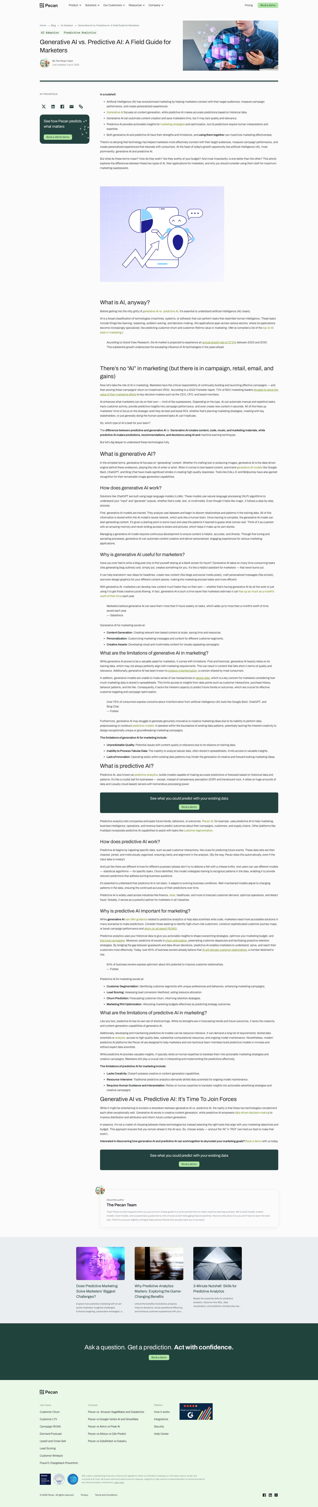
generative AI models (249, 467)
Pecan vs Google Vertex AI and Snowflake (113, 1419)
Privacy (84, 1495)
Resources (135, 5)
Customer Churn (50, 1411)
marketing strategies (172, 124)
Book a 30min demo (57, 137)
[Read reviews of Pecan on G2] (196, 1412)
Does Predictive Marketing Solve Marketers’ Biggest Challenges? (97, 1291)
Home (43, 25)
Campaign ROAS (50, 1426)
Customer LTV (48, 1419)
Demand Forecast (51, 1433)
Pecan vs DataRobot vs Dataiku (107, 1441)
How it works (162, 1411)
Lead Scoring (48, 1448)
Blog (53, 25)
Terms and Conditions (106, 1495)
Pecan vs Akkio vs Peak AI (104, 1426)
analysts (120, 1037)
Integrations (161, 1419)
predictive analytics (146, 774)
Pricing (249, 5)
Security (159, 1426)
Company (154, 5)
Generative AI (115, 112)
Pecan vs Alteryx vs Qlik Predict (107, 1433)
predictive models (143, 725)
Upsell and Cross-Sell (53, 1441)
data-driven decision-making (252, 1112)
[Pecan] (49, 5)
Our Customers (112, 5)
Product (73, 5)
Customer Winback (51, 1455)
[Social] (264, 1495)
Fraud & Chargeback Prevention (59, 1463)
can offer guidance (136, 919)
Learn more (119, 1482)
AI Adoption (67, 25)
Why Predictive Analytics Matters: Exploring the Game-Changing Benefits (158, 1291)
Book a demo (268, 5)
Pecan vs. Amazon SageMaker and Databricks (116, 1411)
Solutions (90, 5)
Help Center (161, 1433)
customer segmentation (198, 830)
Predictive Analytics (80, 32)
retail (172, 895)
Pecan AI (207, 821)
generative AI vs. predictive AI (160, 311)
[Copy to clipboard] (81, 107)
